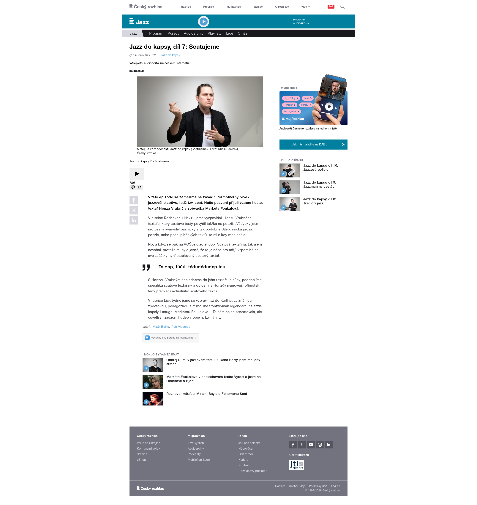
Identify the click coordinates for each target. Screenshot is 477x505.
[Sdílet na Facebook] (133, 200)
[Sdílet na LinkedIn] (133, 220)
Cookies (280, 486)
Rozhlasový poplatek (252, 471)
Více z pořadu (292, 160)
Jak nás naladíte (249, 443)
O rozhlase (282, 6)
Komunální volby (148, 448)
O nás (243, 33)
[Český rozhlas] (145, 6)
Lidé (229, 33)
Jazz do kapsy (170, 55)
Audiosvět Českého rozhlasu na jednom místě (308, 128)
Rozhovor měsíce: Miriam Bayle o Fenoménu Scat (206, 394)
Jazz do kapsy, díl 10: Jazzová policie (320, 167)
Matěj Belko (161, 326)
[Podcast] (132, 187)
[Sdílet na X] (133, 210)
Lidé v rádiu (246, 454)
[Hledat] (342, 6)
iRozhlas (186, 6)
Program (208, 6)
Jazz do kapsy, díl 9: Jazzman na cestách (320, 184)
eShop (141, 459)
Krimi (306, 98)
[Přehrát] (136, 174)
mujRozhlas (234, 6)
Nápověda (245, 448)
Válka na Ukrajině (148, 443)
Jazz (133, 33)
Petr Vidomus (180, 326)
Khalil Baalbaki (228, 149)
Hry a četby (289, 98)
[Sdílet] (139, 187)
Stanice (258, 6)
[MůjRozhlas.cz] (136, 71)
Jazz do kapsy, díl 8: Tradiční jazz (319, 201)
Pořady (173, 33)
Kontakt (243, 465)
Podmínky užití (318, 486)
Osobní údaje (297, 486)
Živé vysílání (290, 111)
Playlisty (215, 33)
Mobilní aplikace (199, 459)
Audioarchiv (301, 23)
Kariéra (243, 459)
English (335, 486)
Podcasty (194, 454)
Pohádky (288, 105)
